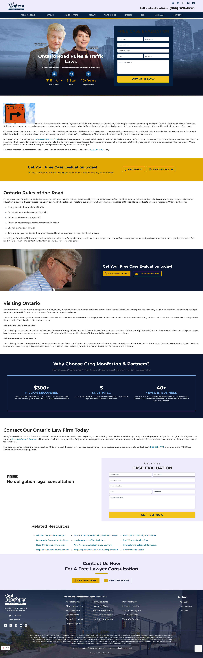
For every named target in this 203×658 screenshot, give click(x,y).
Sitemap (110, 653)
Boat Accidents (73, 610)
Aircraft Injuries (73, 602)
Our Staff (184, 611)
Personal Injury (129, 602)
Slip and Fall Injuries (132, 610)
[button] (192, 15)
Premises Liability (130, 606)
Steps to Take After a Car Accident (52, 550)
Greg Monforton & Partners (24, 439)
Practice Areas (71, 15)
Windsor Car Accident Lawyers (50, 535)
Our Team (49, 15)
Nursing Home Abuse (103, 619)
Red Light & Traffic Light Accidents (139, 535)
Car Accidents (66, 68)
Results (92, 15)
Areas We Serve (28, 15)
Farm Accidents (100, 602)
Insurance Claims (101, 606)
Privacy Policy (102, 653)
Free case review (163, 169)
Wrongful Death (130, 619)
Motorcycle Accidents (103, 615)
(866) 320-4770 (182, 8)
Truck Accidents (130, 615)
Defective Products (75, 619)
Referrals (158, 15)
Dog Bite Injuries (74, 623)
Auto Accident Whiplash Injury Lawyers (93, 545)
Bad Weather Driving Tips (135, 540)
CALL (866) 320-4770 (118, 274)
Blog (143, 15)
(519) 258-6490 (14, 619)
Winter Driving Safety (133, 550)
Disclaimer (93, 653)
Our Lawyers (186, 606)
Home (44, 68)
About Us (184, 602)
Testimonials (110, 15)
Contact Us (177, 15)
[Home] (10, 15)
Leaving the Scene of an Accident (52, 540)
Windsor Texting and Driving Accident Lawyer (96, 535)
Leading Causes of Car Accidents (89, 540)
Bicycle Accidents (74, 606)
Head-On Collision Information (50, 545)
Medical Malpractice (102, 610)
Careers (128, 15)
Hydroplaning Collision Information (140, 545)
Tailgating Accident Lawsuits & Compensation (96, 550)
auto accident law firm (47, 139)
